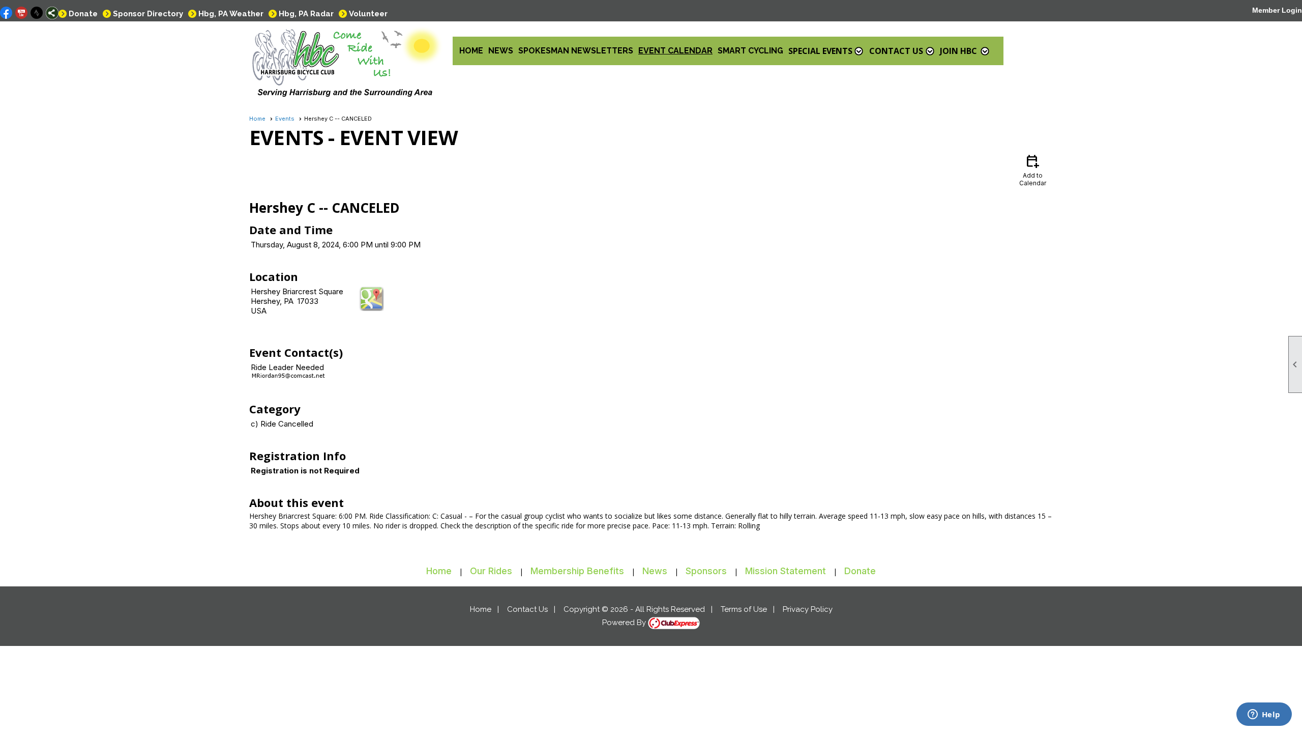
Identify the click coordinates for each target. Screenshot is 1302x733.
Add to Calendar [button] (1032, 170)
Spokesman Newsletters (575, 50)
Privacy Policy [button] (808, 609)
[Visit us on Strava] (37, 13)
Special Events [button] (820, 51)
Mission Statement (785, 571)
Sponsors (706, 571)
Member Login (1277, 10)
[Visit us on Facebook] (6, 13)
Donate (83, 13)
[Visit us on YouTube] (21, 13)
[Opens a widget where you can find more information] (1264, 715)
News (500, 50)
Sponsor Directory (148, 13)
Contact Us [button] (896, 51)
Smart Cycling (750, 50)
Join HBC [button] (958, 51)
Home (471, 50)
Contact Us (527, 609)
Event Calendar (675, 50)
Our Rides (491, 571)
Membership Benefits (577, 571)
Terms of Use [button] (744, 609)
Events (284, 118)
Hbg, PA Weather (230, 13)
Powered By (625, 622)
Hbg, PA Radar (306, 13)
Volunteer (368, 13)
